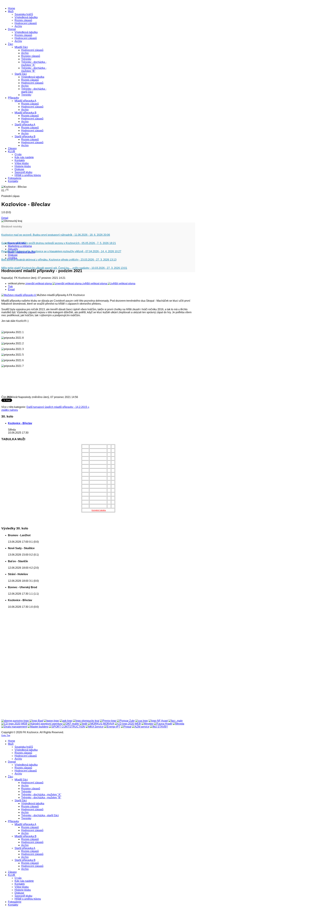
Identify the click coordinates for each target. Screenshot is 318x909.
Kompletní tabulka (99, 510)
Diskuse (13, 255)
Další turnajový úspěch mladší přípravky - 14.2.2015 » (57, 407)
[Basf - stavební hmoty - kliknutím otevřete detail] (36, 720)
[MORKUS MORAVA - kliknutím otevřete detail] (101, 723)
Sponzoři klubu (17, 243)
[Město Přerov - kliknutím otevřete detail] (108, 720)
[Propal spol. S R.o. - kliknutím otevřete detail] (126, 726)
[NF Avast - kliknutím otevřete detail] (158, 720)
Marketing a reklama (20, 246)
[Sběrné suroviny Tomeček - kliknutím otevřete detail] (15, 720)
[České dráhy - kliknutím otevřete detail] (128, 723)
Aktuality (13, 249)
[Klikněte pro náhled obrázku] (19, 295)
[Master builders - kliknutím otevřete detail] (38, 726)
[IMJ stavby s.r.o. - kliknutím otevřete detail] (159, 726)
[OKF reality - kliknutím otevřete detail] (71, 723)
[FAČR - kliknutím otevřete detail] (175, 720)
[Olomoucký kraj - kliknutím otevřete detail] (86, 720)
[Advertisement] (14, 660)
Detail (4, 218)
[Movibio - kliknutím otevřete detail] (147, 723)
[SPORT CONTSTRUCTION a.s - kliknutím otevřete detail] (67, 726)
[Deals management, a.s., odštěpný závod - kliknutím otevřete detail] (14, 726)
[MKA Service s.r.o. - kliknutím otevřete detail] (95, 726)
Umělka (12, 258)
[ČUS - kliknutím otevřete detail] (141, 720)
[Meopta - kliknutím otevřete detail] (178, 723)
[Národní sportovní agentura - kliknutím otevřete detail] (45, 723)
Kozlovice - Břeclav (20, 423)
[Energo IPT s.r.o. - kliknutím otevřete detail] (112, 726)
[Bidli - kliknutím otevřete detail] (83, 723)
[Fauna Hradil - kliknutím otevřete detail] (163, 723)
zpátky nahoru (9, 410)
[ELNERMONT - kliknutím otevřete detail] (14, 723)
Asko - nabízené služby (21, 252)
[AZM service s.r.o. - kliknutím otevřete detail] (140, 726)
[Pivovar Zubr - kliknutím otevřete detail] (126, 720)
